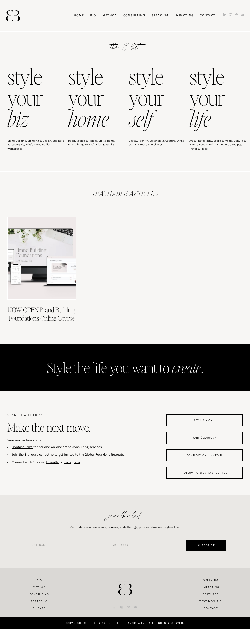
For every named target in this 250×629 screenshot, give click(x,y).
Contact (211, 608)
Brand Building (16, 140)
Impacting (210, 587)
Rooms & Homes (86, 140)
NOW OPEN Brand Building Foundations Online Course (41, 313)
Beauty (133, 140)
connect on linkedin (204, 455)
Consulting (39, 594)
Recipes (236, 144)
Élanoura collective (39, 454)
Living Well (223, 144)
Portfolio (39, 601)
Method (39, 587)
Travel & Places (199, 148)
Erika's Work (32, 144)
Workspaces (14, 148)
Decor (71, 140)
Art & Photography (200, 140)
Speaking (211, 580)
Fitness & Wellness (150, 144)
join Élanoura (205, 437)
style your (25, 99)
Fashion (143, 140)
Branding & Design (39, 140)
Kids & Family (105, 144)
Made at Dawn (125, 581)
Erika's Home (106, 140)
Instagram (72, 462)
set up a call (204, 420)
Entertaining (75, 144)
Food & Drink (207, 144)
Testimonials (210, 601)
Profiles (46, 144)
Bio (39, 580)
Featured (211, 594)
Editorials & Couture (162, 140)
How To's (90, 144)
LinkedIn (52, 462)
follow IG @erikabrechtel (204, 472)
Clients (39, 608)
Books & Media (222, 140)
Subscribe (206, 545)
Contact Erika (22, 447)
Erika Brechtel (13, 15)
